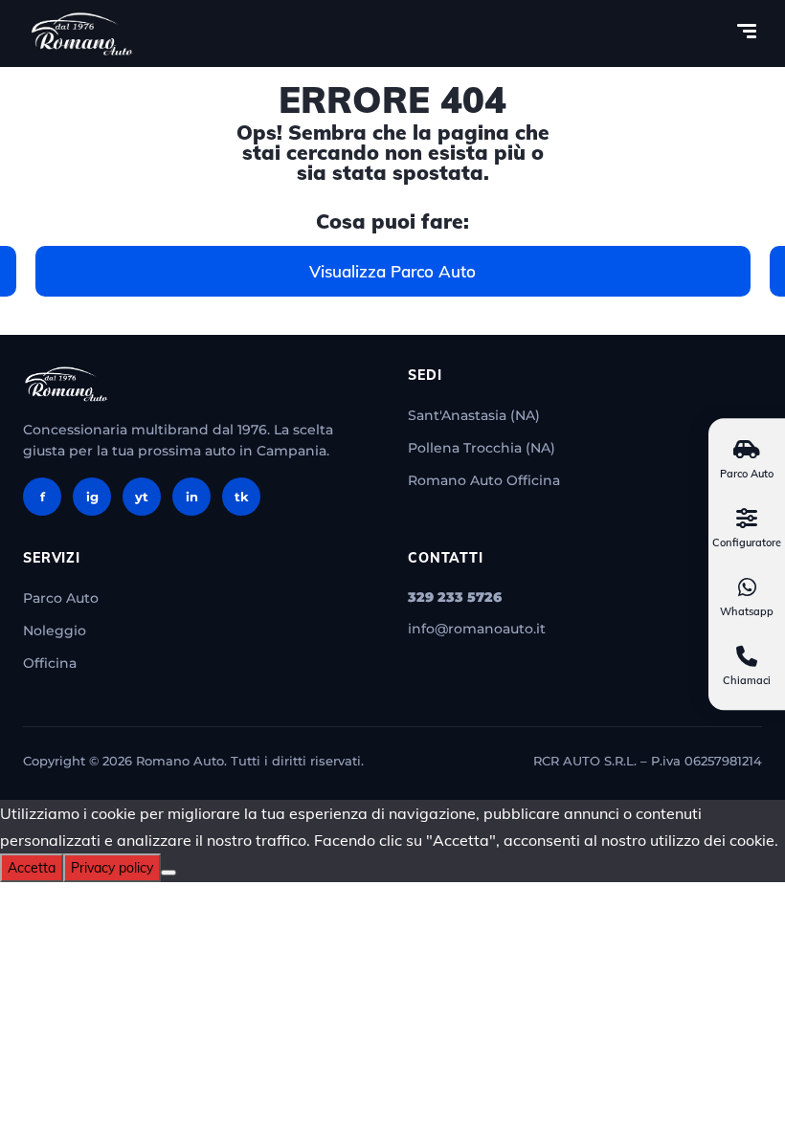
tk (242, 496)
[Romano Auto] (82, 33)
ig (92, 496)
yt (141, 496)
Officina (50, 663)
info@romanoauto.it (477, 628)
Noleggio (54, 630)
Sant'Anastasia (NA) (474, 415)
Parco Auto (61, 598)
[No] (168, 872)
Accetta (32, 867)
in (192, 496)
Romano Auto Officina (484, 480)
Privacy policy (112, 867)
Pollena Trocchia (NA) (481, 447)
